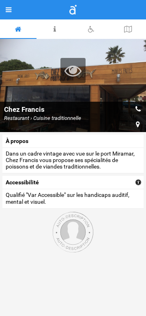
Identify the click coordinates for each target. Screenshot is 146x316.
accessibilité (22, 182)
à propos (17, 141)
